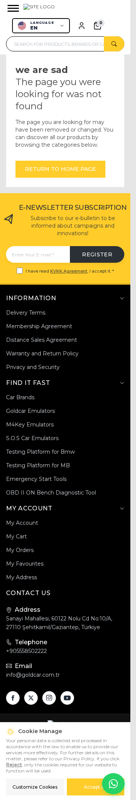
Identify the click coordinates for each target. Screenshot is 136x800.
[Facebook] (13, 698)
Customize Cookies (34, 787)
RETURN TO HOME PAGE (60, 169)
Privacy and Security (33, 367)
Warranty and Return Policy (42, 353)
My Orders (20, 550)
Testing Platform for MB (38, 465)
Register (97, 254)
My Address (21, 577)
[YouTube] (67, 698)
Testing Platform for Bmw (40, 451)
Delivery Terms (25, 312)
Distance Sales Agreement (41, 339)
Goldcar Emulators (30, 411)
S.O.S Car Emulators (32, 438)
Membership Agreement (39, 326)
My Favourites (24, 563)
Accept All (95, 787)
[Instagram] (49, 698)
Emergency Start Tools (36, 479)
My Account (22, 522)
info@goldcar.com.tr (33, 674)
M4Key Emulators (30, 424)
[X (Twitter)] (31, 698)
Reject (14, 764)
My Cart (16, 536)
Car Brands (20, 397)
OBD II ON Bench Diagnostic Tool (51, 492)
